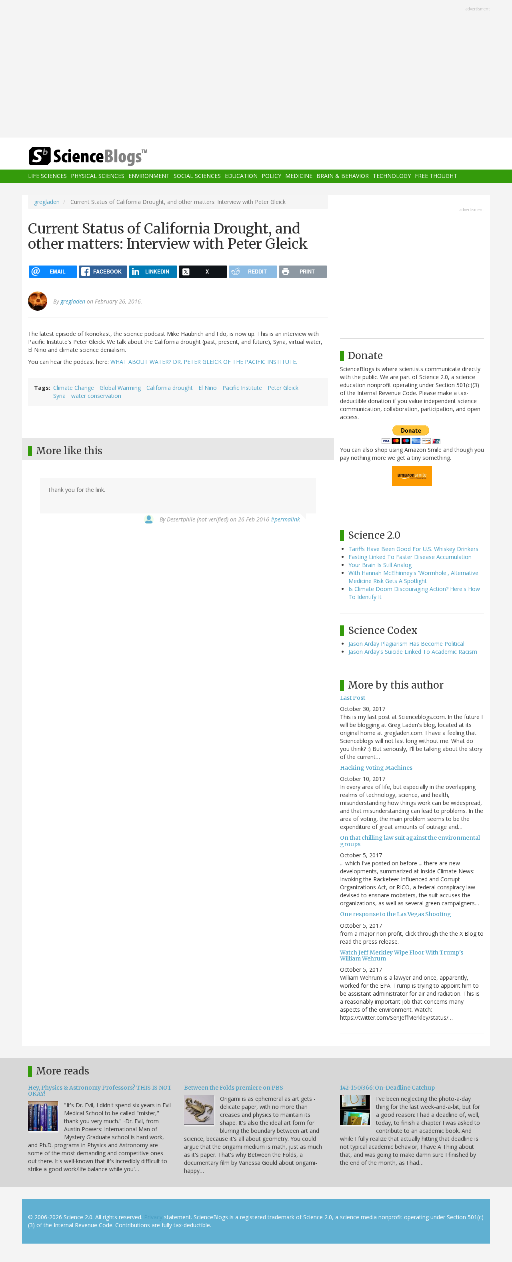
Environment (149, 176)
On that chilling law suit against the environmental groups (410, 840)
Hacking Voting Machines (376, 767)
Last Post (352, 697)
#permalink (285, 519)
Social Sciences (197, 176)
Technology (392, 176)
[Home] (104, 156)
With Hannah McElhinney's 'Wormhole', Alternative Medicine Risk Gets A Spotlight (413, 577)
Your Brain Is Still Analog (380, 565)
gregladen (47, 202)
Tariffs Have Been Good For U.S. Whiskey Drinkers (413, 549)
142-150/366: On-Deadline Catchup (387, 1087)
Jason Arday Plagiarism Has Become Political (406, 643)
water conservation (96, 395)
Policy (271, 176)
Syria (59, 395)
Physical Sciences (97, 176)
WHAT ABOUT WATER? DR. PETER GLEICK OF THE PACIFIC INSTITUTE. (203, 361)
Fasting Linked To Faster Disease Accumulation (410, 557)
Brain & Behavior (342, 176)
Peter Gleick (283, 387)
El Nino (207, 387)
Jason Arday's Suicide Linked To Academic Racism (412, 651)
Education (241, 176)
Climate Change (73, 387)
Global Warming (120, 387)
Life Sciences (47, 176)
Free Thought (436, 176)
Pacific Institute (242, 387)
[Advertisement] (256, 70)
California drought (169, 387)
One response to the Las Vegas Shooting (395, 914)
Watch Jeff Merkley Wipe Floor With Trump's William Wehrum (401, 955)
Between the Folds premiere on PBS (233, 1087)
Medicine (298, 176)
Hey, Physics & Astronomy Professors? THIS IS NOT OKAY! (100, 1090)
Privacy (153, 1217)
